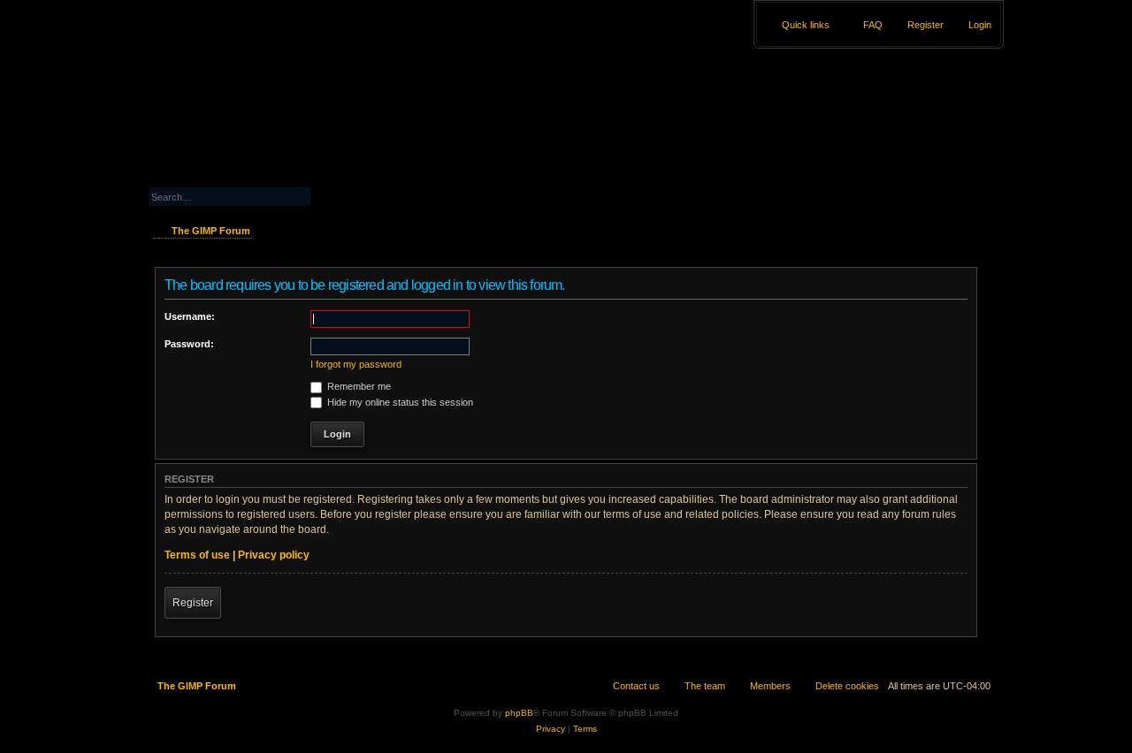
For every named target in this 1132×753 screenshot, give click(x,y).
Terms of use (197, 555)
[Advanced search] (269, 179)
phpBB (519, 713)
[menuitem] (971, 24)
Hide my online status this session (399, 402)
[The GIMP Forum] (280, 93)
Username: (189, 316)
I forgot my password (356, 364)
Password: (189, 343)
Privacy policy (274, 555)
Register (192, 603)
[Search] (346, 195)
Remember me (358, 386)
